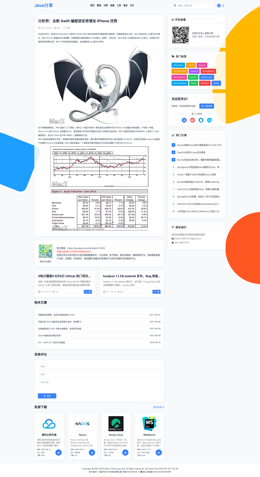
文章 (106, 5)
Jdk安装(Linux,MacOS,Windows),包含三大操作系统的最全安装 (199, 211)
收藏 (68, 28)
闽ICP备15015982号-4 (129, 472)
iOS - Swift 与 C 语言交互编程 (51, 342)
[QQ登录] (201, 120)
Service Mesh (179, 83)
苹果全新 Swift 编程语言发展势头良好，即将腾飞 (59, 321)
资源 (112, 5)
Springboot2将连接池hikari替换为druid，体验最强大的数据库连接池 (199, 167)
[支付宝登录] (209, 120)
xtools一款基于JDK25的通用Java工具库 (196, 174)
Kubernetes (206, 77)
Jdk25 (191, 65)
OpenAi (201, 65)
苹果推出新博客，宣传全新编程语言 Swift (56, 315)
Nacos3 (194, 71)
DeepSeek (178, 65)
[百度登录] (184, 120)
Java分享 (43, 5)
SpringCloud (179, 77)
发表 (49, 396)
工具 (119, 5)
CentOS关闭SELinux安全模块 (191, 152)
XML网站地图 (113, 472)
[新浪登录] (192, 120)
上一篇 (88, 292)
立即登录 (208, 106)
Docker (193, 77)
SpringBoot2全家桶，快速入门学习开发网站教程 (199, 196)
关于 (132, 5)
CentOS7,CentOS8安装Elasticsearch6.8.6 (197, 204)
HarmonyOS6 (179, 71)
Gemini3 (205, 83)
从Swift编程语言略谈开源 (49, 335)
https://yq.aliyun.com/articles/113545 (86, 248)
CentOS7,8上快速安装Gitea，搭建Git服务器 (198, 189)
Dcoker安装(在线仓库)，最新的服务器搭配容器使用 (199, 159)
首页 (92, 5)
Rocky (216, 83)
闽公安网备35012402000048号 (157, 472)
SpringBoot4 (208, 71)
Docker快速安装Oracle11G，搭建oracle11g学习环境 (199, 181)
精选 (99, 5)
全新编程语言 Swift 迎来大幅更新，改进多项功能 (59, 328)
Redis (193, 83)
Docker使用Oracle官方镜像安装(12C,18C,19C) (199, 145)
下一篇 (156, 292)
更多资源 (157, 407)
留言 (125, 5)
